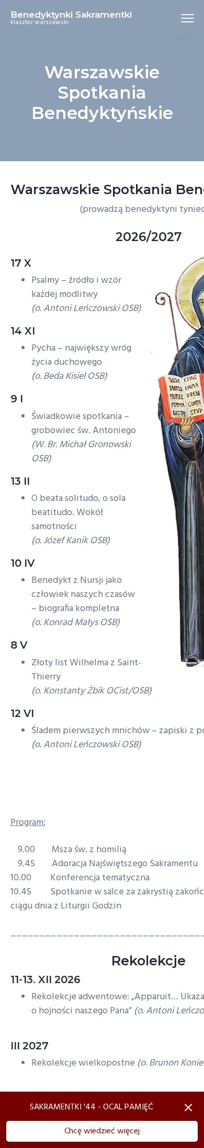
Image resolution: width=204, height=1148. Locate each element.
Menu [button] (175, 18)
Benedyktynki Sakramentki (71, 14)
